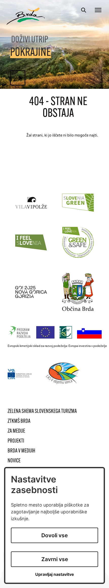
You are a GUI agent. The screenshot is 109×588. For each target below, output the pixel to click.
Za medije (16, 431)
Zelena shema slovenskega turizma (42, 411)
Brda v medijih (21, 451)
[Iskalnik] (84, 10)
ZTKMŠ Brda (19, 421)
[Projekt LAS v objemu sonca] (63, 374)
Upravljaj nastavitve (54, 574)
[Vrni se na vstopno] (26, 16)
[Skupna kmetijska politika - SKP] (56, 332)
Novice (14, 461)
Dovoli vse (54, 535)
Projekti (16, 441)
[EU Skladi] (20, 374)
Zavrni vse (54, 559)
